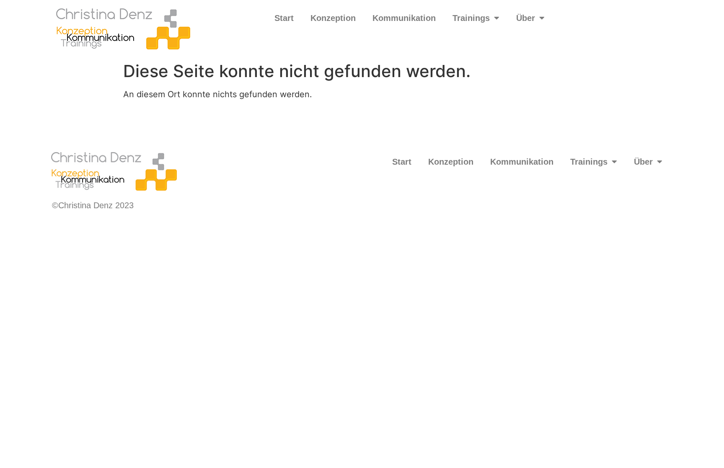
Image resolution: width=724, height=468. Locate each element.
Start (284, 18)
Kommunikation (404, 18)
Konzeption (333, 18)
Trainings (471, 18)
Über (525, 18)
